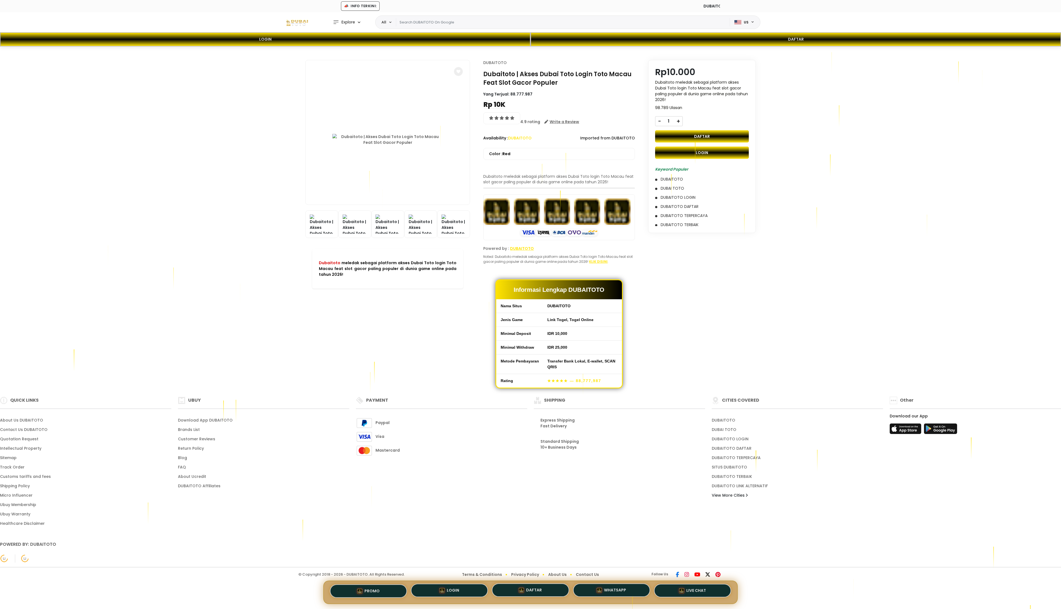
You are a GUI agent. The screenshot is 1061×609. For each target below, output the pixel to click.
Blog (182, 457)
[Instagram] (686, 575)
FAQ (182, 467)
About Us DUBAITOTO (21, 420)
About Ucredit (192, 476)
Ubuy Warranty (15, 514)
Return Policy (191, 448)
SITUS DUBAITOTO (729, 467)
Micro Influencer (16, 495)
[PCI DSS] (4, 558)
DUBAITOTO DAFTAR (732, 448)
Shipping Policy (15, 486)
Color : (499, 154)
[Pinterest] (718, 575)
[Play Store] (940, 430)
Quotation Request (19, 439)
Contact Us (587, 574)
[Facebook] (677, 575)
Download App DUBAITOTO (205, 420)
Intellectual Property (20, 448)
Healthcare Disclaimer (22, 523)
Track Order (12, 467)
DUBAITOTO (495, 62)
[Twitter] (707, 575)
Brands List (189, 429)
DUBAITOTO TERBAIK (732, 476)
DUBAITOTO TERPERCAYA (736, 457)
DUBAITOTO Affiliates (199, 486)
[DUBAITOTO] (297, 22)
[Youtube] (697, 575)
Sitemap (8, 457)
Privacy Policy (525, 574)
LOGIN (265, 39)
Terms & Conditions (482, 574)
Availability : (495, 138)
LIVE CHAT (696, 591)
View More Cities (729, 495)
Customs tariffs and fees (25, 476)
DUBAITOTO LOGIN (730, 439)
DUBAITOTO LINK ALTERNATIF (740, 486)
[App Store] (906, 430)
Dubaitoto (329, 263)
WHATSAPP (615, 592)
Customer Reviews (196, 439)
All (384, 22)
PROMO (372, 591)
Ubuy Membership (18, 504)
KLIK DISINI (598, 261)
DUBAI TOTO (724, 429)
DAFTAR (796, 39)
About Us (557, 574)
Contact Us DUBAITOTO (24, 429)
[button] (458, 71)
